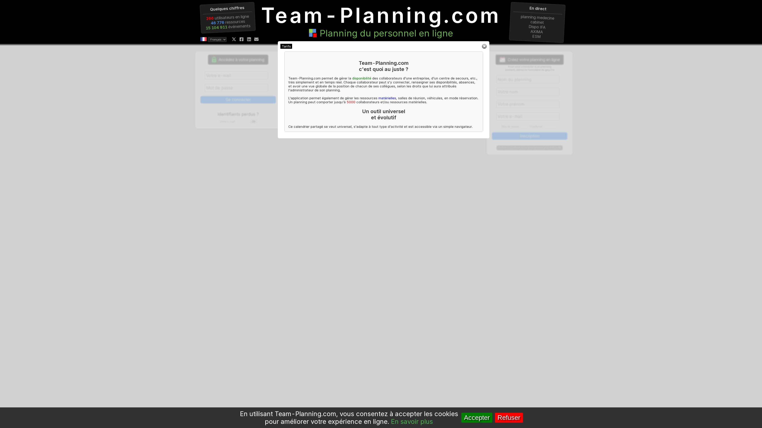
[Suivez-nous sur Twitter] (234, 39)
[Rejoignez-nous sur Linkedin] (249, 39)
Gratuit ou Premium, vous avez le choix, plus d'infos (530, 147)
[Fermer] (484, 48)
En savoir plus (412, 421)
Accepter (477, 417)
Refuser (508, 417)
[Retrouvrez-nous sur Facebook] (241, 39)
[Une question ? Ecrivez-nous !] (256, 39)
